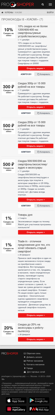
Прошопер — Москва (17, 4)
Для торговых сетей (35, 371)
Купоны (9, 12)
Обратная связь (33, 353)
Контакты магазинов (35, 364)
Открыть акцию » (36, 68)
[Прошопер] (2, 12)
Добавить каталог (34, 357)
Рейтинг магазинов (34, 360)
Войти (50, 12)
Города (29, 368)
